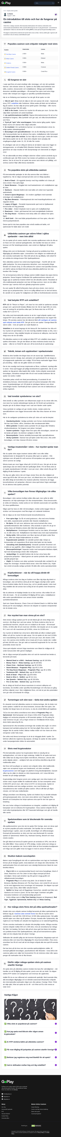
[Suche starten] (53, 3)
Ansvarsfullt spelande (7, 1109)
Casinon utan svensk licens (24, 914)
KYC (3, 1111)
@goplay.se (7, 1096)
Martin (11, 14)
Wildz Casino (10, 58)
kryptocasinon (8, 771)
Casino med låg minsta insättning (39, 1109)
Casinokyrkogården (36, 1113)
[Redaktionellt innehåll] (56, 14)
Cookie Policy (5, 1116)
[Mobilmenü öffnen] (58, 2)
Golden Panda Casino (12, 67)
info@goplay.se (8, 1094)
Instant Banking (35, 1107)
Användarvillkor (5, 1118)
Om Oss (4, 1107)
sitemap (15, 1089)
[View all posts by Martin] (5, 14)
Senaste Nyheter (6, 1113)
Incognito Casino (10, 72)
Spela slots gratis (35, 1111)
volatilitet (14, 103)
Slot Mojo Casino (11, 54)
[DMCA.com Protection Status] (36, 1126)
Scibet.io (8, 63)
